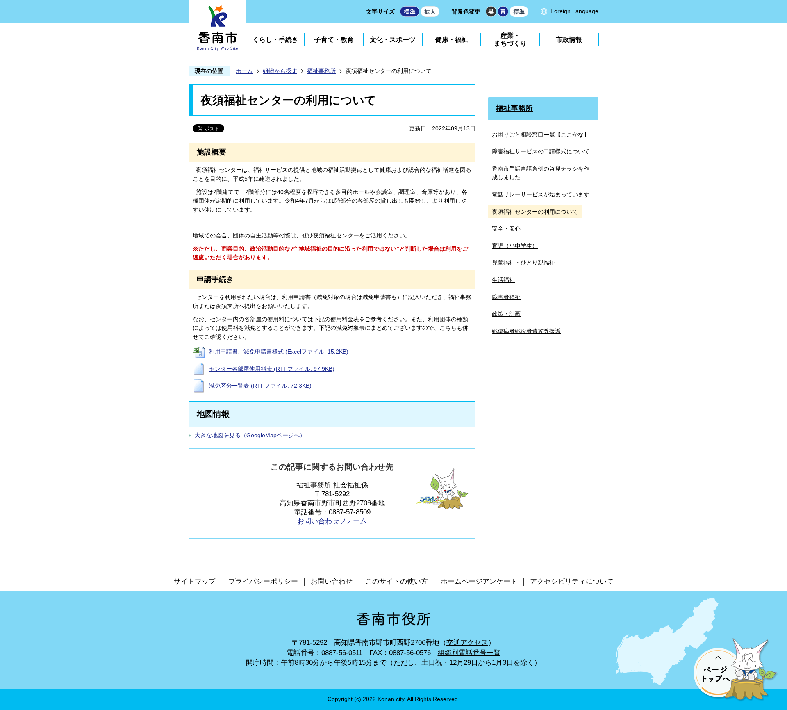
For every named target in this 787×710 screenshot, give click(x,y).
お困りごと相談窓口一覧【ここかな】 (540, 134)
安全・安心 (506, 228)
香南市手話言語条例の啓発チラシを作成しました (540, 173)
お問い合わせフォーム (332, 521)
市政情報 (569, 39)
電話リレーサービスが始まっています (540, 194)
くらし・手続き (275, 39)
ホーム (244, 71)
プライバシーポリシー (263, 581)
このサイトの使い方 (396, 581)
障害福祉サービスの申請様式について (540, 151)
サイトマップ (195, 581)
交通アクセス (467, 642)
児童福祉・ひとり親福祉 (523, 262)
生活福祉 (503, 279)
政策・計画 (506, 313)
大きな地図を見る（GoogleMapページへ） (250, 435)
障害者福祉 (506, 297)
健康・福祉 (451, 39)
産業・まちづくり (510, 39)
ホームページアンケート (479, 581)
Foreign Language (574, 11)
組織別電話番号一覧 (469, 653)
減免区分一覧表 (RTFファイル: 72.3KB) (260, 385)
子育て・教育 (334, 39)
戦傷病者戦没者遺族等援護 (526, 331)
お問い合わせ (332, 581)
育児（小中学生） (515, 245)
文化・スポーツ (393, 39)
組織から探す (280, 71)
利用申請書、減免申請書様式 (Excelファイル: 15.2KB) (278, 351)
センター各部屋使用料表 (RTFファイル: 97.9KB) (271, 368)
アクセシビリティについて (572, 581)
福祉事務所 (321, 71)
